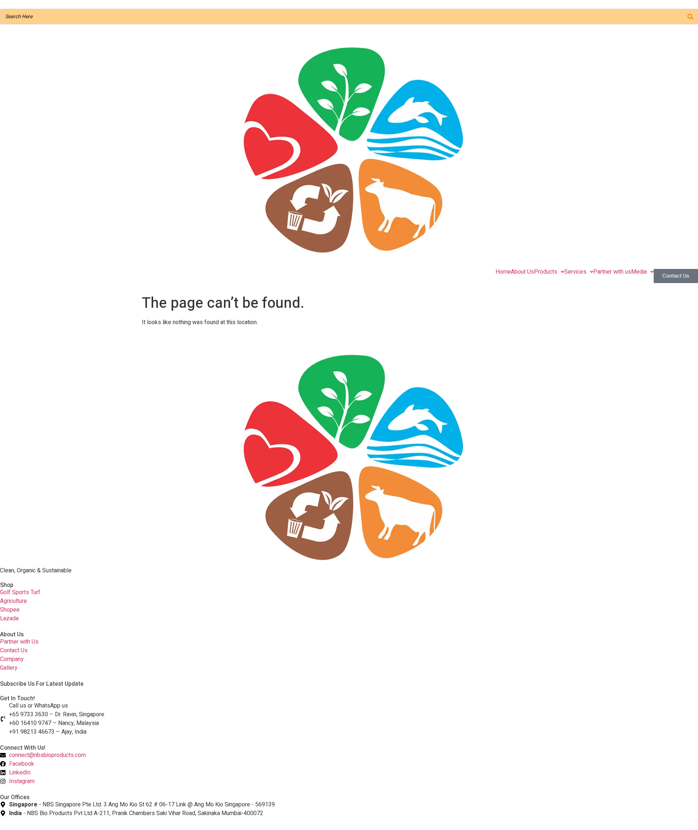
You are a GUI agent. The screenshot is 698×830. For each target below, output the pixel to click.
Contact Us (675, 276)
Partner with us (612, 272)
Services (575, 272)
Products (545, 272)
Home (503, 272)
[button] (549, 272)
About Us (522, 272)
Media (639, 272)
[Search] (690, 16)
